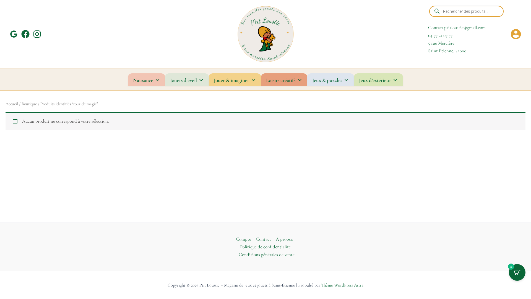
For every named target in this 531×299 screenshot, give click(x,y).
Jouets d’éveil (183, 80)
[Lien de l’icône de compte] (515, 34)
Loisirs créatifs (280, 80)
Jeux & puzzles (327, 80)
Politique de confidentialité (265, 247)
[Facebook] (25, 34)
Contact (263, 239)
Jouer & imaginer (231, 80)
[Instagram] (37, 34)
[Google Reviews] (14, 34)
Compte (243, 239)
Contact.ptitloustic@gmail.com (457, 27)
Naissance (143, 80)
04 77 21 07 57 (440, 35)
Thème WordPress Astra (342, 285)
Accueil (12, 103)
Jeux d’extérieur (375, 80)
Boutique (29, 103)
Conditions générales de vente (267, 254)
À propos (284, 239)
